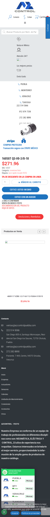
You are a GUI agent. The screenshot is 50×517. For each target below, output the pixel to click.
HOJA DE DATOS (8, 208)
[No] (47, 509)
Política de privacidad (31, 513)
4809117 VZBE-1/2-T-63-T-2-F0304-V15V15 (25, 296)
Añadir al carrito (31, 182)
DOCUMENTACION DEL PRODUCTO (15, 205)
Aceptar (15, 513)
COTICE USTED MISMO (20, 189)
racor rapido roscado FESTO (18, 172)
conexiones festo (15, 170)
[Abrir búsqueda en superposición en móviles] (19, 32)
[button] (25, 22)
